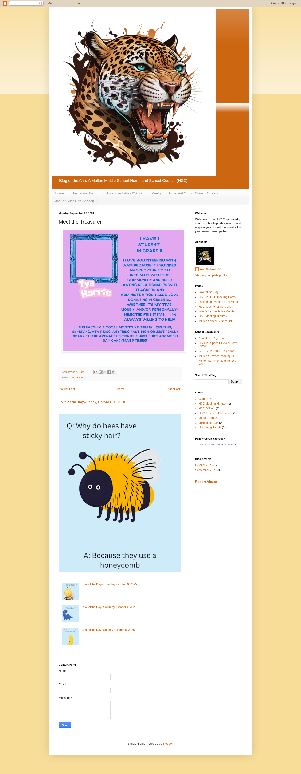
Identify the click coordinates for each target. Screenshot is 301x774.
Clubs (202, 399)
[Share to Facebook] (109, 372)
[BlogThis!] (100, 372)
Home (59, 193)
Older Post (173, 389)
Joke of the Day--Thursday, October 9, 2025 (109, 584)
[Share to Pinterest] (113, 372)
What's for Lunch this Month (216, 311)
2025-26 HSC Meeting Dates (217, 297)
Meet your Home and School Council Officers (184, 193)
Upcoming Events (210, 427)
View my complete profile (211, 275)
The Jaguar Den (83, 193)
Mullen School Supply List (215, 321)
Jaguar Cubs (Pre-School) (74, 201)
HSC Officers (77, 377)
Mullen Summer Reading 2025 (218, 356)
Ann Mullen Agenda (211, 338)
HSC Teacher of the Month (215, 306)
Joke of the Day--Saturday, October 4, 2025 (109, 607)
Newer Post (67, 389)
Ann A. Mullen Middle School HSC (219, 444)
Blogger (168, 743)
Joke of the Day (208, 292)
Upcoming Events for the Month (219, 301)
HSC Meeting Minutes (213, 316)
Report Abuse (206, 481)
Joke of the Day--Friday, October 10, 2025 (92, 402)
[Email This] (95, 372)
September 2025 (206, 470)
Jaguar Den (206, 418)
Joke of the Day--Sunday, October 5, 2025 (108, 630)
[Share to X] (104, 372)
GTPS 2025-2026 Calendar (216, 351)
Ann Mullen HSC (211, 269)
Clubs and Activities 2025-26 (123, 193)
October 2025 (204, 465)
